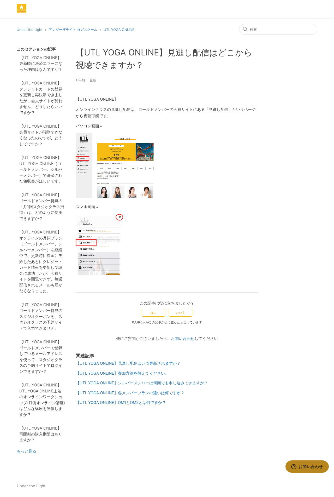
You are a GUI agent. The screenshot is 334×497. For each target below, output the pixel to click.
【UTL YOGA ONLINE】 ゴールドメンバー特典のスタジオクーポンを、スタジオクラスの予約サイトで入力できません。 (40, 316)
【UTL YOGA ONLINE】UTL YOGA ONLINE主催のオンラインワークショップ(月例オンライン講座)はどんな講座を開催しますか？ (42, 399)
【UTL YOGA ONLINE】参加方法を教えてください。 (122, 373)
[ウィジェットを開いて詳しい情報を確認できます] (307, 466)
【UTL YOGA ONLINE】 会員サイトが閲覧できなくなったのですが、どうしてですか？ (40, 135)
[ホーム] (21, 11)
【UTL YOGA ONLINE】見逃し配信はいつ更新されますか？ (128, 363)
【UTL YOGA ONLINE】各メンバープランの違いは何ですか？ (130, 392)
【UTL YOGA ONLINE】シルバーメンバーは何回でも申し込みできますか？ (142, 382)
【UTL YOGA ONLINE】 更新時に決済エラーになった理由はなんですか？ (40, 63)
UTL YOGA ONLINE (119, 29)
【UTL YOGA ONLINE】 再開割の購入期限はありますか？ (40, 434)
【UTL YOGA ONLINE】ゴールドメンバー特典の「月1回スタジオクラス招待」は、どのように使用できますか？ (41, 206)
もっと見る (26, 451)
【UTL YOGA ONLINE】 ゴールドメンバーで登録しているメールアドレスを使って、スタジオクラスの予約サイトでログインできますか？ (40, 356)
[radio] (153, 313)
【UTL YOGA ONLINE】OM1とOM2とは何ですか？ (121, 402)
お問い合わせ (182, 338)
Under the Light (30, 29)
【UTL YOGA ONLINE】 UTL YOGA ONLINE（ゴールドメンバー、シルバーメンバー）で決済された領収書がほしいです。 (40, 169)
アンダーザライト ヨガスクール (73, 29)
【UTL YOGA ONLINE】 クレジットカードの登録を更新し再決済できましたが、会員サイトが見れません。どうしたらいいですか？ (40, 98)
